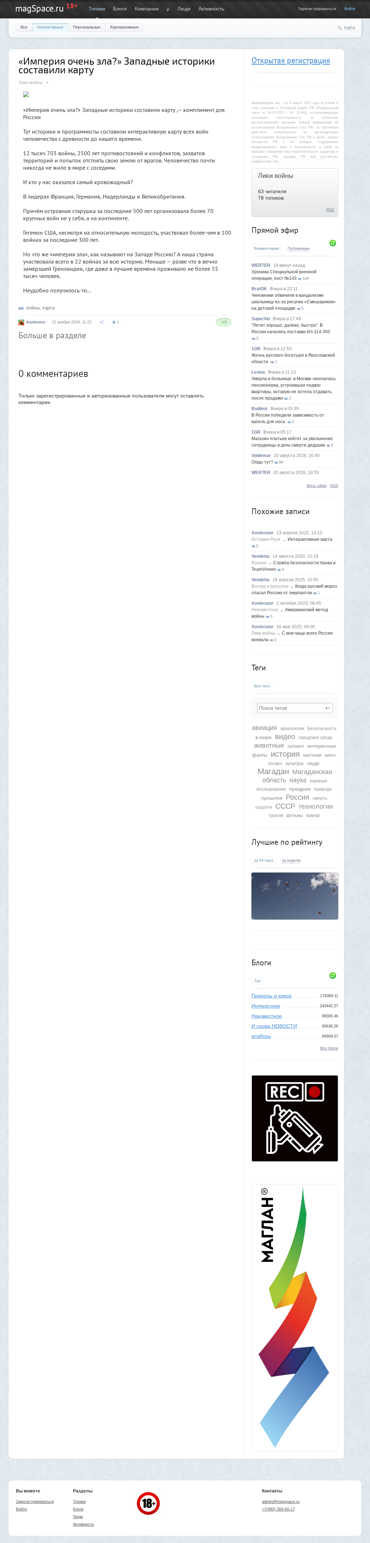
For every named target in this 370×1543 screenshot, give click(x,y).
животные (269, 745)
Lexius (258, 372)
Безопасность (321, 728)
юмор (313, 815)
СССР (285, 806)
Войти (349, 8)
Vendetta (260, 556)
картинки (312, 755)
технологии (315, 806)
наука (297, 780)
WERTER (260, 265)
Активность (211, 9)
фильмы (294, 815)
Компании (147, 9)
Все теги (262, 686)
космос (275, 763)
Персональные (86, 27)
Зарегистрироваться (317, 8)
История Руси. (266, 539)
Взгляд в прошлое (270, 586)
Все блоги (329, 1048)
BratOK (259, 288)
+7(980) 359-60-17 (278, 1509)
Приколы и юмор (271, 996)
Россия (297, 797)
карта (49, 307)
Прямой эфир (274, 230)
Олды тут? (262, 462)
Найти (349, 27)
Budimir (259, 408)
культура (295, 763)
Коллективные (50, 27)
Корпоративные (124, 27)
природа (323, 789)
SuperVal (260, 318)
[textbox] (295, 708)
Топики (97, 9)
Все (24, 27)
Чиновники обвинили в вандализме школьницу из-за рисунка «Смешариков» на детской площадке (293, 302)
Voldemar (261, 455)
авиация (264, 727)
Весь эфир (317, 485)
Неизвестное (265, 609)
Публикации (299, 248)
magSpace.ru (39, 8)
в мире (263, 737)
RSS (330, 210)
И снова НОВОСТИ (274, 1026)
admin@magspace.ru (281, 1501)
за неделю (291, 860)
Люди (183, 9)
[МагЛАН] (295, 1159)
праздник (300, 789)
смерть (320, 798)
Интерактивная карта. (310, 539)
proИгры (261, 1036)
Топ (257, 981)
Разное (259, 562)
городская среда (315, 737)
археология (292, 728)
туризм (275, 815)
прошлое (272, 798)
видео (285, 736)
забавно (295, 746)
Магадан (273, 771)
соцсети (263, 807)
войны (33, 307)
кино (330, 755)
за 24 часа (263, 860)
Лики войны (275, 175)
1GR (256, 348)
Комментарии (266, 248)
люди (313, 763)
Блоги (120, 9)
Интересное (265, 1006)
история (285, 754)
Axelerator (262, 532)
